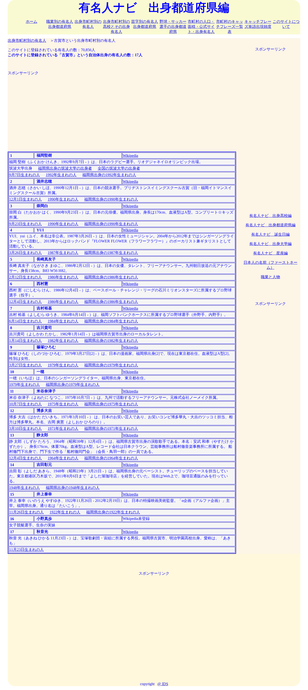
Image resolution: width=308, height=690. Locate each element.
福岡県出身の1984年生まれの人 (111, 321)
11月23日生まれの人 (26, 550)
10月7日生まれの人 (25, 404)
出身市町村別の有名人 (27, 40)
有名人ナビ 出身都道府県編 (270, 225)
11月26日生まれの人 (26, 512)
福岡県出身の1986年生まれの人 (111, 277)
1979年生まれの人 (63, 365)
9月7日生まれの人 (24, 175)
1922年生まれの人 (65, 512)
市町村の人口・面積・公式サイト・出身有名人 (201, 26)
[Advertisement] (122, 109)
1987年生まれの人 (63, 253)
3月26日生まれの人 (25, 253)
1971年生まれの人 (63, 428)
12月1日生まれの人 (25, 199)
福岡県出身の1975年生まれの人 (111, 404)
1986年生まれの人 (63, 277)
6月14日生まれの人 (25, 321)
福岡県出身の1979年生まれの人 (111, 365)
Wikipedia (130, 156)
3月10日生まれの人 (25, 428)
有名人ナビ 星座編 (270, 253)
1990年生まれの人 (63, 199)
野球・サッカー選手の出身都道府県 (173, 26)
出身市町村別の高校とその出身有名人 (116, 26)
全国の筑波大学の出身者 (119, 168)
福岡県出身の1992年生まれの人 (109, 175)
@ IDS (162, 684)
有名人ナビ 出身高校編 (270, 216)
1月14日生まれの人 (25, 341)
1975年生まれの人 (63, 404)
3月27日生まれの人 (25, 365)
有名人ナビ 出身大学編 (270, 244)
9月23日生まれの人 (25, 224)
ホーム (31, 21)
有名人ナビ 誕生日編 (270, 234)
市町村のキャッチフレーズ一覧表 (229, 26)
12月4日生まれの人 (25, 302)
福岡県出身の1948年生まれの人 (73, 488)
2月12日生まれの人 (25, 277)
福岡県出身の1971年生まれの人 (111, 428)
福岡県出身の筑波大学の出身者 (65, 168)
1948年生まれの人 (24, 488)
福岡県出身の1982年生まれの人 (111, 341)
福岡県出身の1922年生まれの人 (113, 512)
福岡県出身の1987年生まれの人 (111, 253)
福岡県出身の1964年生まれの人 (111, 458)
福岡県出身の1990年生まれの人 (111, 199)
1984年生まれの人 (63, 321)
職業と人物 (270, 277)
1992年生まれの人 (61, 175)
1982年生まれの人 (63, 341)
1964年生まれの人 (63, 458)
